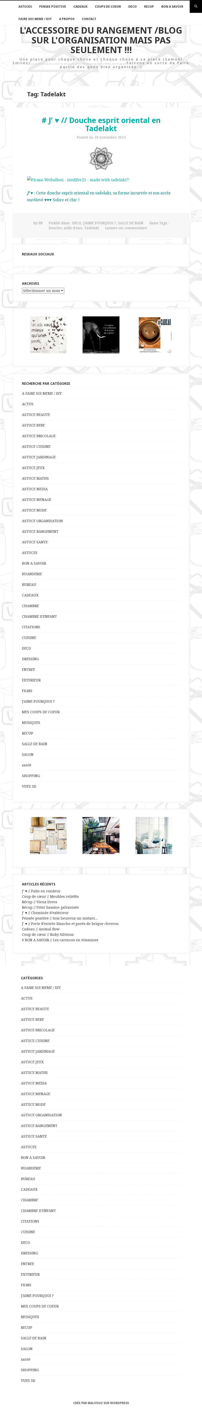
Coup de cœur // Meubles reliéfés (50, 896)
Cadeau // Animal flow (40, 929)
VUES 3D (29, 786)
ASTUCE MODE (34, 510)
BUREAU (29, 584)
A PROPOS (66, 19)
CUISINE (29, 637)
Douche (55, 227)
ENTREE (28, 669)
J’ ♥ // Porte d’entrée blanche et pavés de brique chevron (70, 923)
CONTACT (89, 19)
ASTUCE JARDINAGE (39, 457)
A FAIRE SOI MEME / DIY (42, 393)
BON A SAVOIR (172, 6)
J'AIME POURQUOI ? (99, 223)
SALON (28, 754)
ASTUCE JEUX (33, 467)
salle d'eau (73, 227)
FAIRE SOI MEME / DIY (35, 19)
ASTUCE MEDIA (35, 489)
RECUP (149, 6)
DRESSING (30, 658)
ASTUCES (25, 6)
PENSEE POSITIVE (52, 6)
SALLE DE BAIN (130, 223)
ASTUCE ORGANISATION (42, 520)
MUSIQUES (31, 722)
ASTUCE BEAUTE (36, 414)
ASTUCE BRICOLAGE (39, 435)
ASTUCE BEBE (33, 425)
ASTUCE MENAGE (36, 499)
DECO (132, 6)
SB (40, 223)
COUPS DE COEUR (108, 6)
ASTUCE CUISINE (36, 446)
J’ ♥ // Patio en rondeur (41, 891)
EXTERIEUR (31, 680)
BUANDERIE (32, 574)
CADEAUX (80, 6)
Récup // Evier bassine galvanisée (50, 907)
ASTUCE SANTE (35, 542)
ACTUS (28, 404)
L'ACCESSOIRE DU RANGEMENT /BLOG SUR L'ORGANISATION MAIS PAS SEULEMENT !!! (101, 40)
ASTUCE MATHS (35, 478)
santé (26, 765)
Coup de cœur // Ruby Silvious (48, 934)
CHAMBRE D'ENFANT (39, 616)
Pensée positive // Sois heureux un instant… (60, 918)
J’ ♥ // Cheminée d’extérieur (45, 912)
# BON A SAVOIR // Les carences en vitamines (60, 940)
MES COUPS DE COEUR (41, 712)
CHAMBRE (30, 605)
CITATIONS (31, 627)
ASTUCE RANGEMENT (40, 531)
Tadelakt (91, 227)
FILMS (27, 690)
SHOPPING (31, 775)
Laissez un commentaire (126, 227)
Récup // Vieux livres (39, 901)
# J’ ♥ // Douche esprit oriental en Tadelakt (101, 124)
